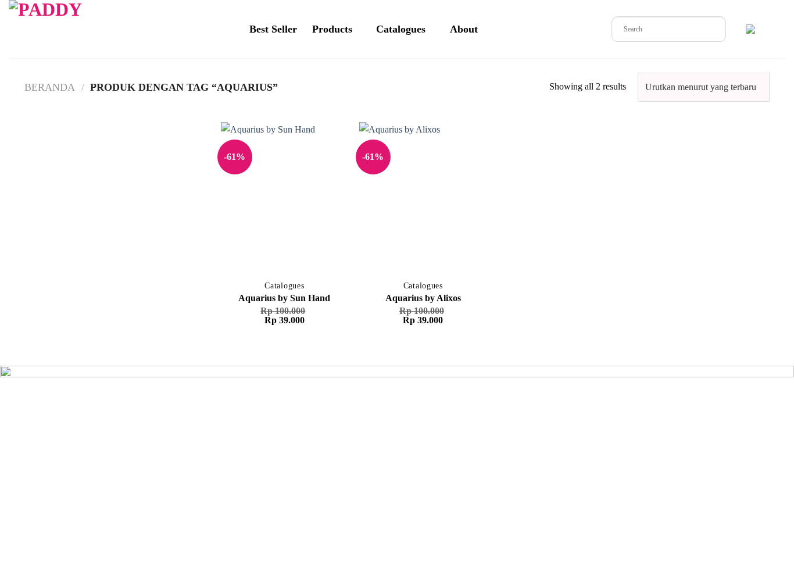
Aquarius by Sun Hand (284, 298)
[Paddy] (58, 29)
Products (332, 29)
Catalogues (400, 29)
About (464, 29)
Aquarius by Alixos (423, 298)
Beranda (49, 87)
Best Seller (273, 29)
